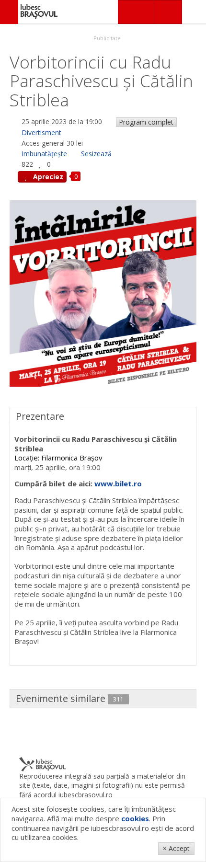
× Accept (176, 848)
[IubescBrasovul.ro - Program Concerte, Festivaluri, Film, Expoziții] (9, 12)
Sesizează (96, 153)
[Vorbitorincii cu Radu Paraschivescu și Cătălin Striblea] (103, 293)
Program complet (146, 121)
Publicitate (106, 38)
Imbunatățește (44, 153)
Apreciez (47, 176)
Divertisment (41, 132)
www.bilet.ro (118, 483)
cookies (135, 818)
